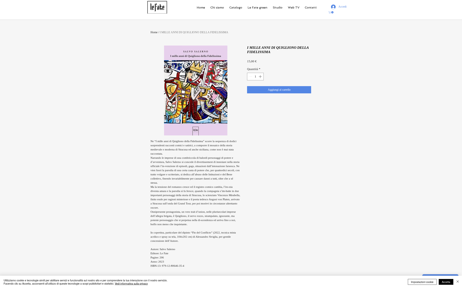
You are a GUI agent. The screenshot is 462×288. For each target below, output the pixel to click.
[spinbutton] (255, 76)
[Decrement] (250, 76)
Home (154, 32)
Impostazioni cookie (422, 282)
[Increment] (260, 76)
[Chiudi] (458, 282)
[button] (331, 12)
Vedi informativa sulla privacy (131, 283)
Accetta (446, 282)
